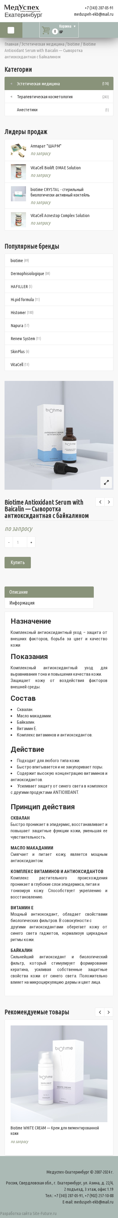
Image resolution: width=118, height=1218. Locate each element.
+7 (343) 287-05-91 (99, 7)
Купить (18, 562)
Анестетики (27, 109)
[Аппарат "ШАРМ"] (18, 150)
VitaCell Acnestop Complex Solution (60, 215)
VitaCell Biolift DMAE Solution (56, 167)
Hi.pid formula (22, 299)
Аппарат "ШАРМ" (46, 145)
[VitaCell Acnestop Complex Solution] (18, 219)
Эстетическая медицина (42, 44)
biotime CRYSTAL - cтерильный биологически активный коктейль (60, 192)
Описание (18, 592)
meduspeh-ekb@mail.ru (93, 14)
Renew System (23, 338)
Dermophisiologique (27, 273)
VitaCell (17, 364)
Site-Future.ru (45, 1213)
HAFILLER (19, 286)
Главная (11, 44)
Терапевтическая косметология (45, 96)
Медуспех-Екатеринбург (67, 1171)
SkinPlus (18, 351)
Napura (17, 325)
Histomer (18, 312)
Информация (21, 603)
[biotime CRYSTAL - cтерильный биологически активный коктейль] (18, 193)
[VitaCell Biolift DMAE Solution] (18, 172)
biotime (73, 44)
